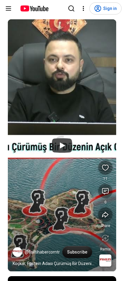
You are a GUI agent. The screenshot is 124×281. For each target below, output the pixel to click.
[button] (17, 252)
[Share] (105, 214)
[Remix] (105, 238)
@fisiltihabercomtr (42, 252)
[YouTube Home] (34, 8)
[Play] (62, 145)
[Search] (71, 8)
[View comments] (105, 191)
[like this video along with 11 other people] (105, 167)
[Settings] (83, 8)
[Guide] (8, 8)
